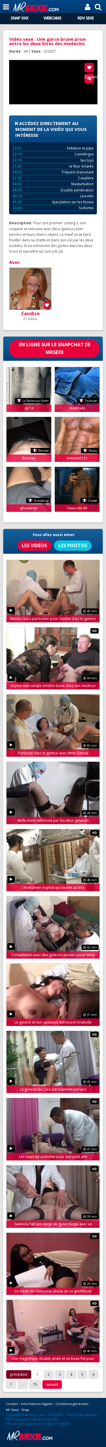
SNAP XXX (19, 18)
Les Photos (72, 545)
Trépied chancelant (53, 172)
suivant (52, 1384)
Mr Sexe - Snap (17, 1409)
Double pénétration (53, 190)
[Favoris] (89, 67)
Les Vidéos (34, 545)
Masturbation (53, 183)
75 (35, 1384)
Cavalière (53, 178)
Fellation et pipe (53, 148)
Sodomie (53, 207)
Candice (30, 313)
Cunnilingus (53, 154)
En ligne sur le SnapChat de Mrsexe (54, 348)
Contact (12, 1403)
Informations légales (36, 1403)
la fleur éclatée (53, 166)
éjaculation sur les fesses (53, 201)
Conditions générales (71, 1403)
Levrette (53, 196)
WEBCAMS (52, 18)
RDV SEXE (85, 18)
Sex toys (53, 160)
